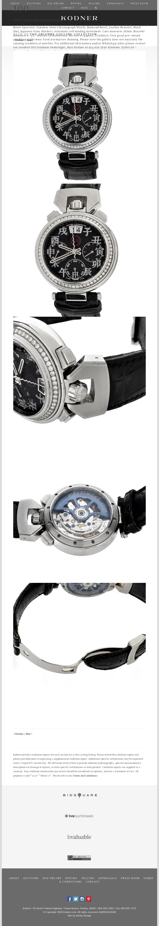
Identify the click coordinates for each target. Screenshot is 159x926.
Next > (29, 734)
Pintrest (88, 898)
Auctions (31, 878)
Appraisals (107, 878)
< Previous (18, 734)
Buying (71, 878)
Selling (88, 878)
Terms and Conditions (85, 776)
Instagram (82, 898)
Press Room (130, 878)
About (14, 878)
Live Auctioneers (79, 816)
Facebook (69, 898)
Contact (93, 882)
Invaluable (79, 837)
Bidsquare (79, 795)
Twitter (75, 898)
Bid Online (52, 878)
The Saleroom (79, 858)
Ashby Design (83, 915)
